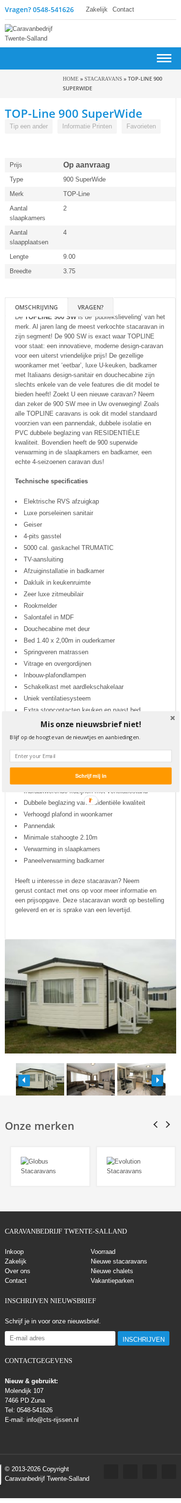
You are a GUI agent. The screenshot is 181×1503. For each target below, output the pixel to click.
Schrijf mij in (90, 775)
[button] (90, 724)
